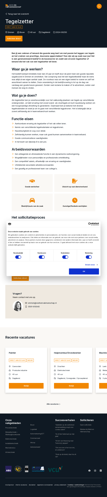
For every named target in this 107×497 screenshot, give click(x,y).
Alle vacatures (53, 404)
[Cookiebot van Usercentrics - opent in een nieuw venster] (90, 224)
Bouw (32, 425)
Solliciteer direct (14, 39)
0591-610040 (34, 307)
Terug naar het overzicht (18, 14)
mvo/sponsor (9, 485)
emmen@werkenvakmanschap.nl (42, 303)
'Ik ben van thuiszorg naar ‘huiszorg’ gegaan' (64, 442)
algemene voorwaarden (45, 485)
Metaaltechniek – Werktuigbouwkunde (12, 433)
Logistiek (33, 429)
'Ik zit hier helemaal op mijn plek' (64, 435)
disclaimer (32, 485)
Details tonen (90, 265)
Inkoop (32, 443)
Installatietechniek (11, 443)
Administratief (35, 447)
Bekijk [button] (26, 386)
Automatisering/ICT (37, 434)
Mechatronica (10, 448)
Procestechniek (11, 428)
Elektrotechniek (11, 439)
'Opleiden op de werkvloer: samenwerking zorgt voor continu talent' (65, 427)
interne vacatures (21, 485)
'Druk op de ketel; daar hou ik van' (65, 455)
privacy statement (60, 485)
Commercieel (35, 438)
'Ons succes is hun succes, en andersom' (65, 449)
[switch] (42, 257)
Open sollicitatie (85, 425)
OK (84, 271)
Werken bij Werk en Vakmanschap (87, 430)
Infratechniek (10, 452)
